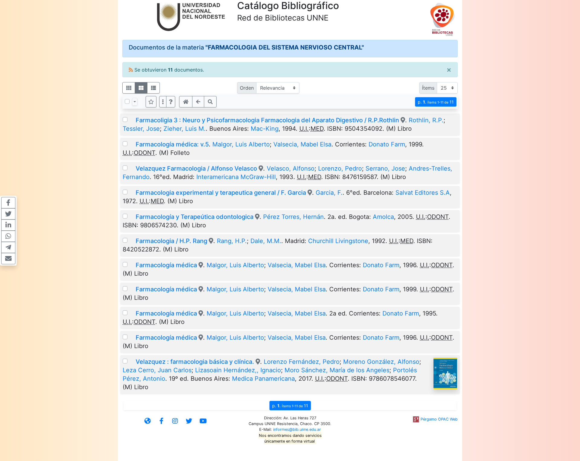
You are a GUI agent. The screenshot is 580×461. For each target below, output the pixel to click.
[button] (170, 101)
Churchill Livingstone (338, 241)
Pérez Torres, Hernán (293, 216)
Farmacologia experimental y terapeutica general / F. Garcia (221, 192)
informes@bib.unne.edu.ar (297, 429)
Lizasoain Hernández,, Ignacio (238, 370)
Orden (247, 88)
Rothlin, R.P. (426, 120)
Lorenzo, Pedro (340, 168)
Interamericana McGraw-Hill (236, 177)
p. (436, 101)
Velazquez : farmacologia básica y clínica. (196, 361)
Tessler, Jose (141, 128)
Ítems (428, 88)
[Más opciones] (162, 101)
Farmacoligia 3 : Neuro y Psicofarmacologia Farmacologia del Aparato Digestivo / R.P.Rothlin (267, 120)
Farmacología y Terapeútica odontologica (194, 216)
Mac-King (265, 128)
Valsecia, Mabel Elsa (302, 144)
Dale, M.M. (265, 241)
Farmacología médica (166, 265)
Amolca (383, 216)
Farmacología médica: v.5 (172, 144)
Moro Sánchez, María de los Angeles (337, 370)
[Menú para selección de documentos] (134, 102)
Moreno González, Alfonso (381, 361)
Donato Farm (387, 144)
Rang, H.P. (232, 241)
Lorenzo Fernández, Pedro (302, 361)
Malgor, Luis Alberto (241, 144)
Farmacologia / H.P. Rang (171, 241)
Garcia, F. (329, 192)
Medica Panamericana (263, 378)
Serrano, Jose (385, 168)
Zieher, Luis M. (184, 128)
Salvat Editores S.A (422, 192)
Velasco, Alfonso (290, 168)
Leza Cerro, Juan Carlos (157, 370)
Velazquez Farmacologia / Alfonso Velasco (197, 168)
